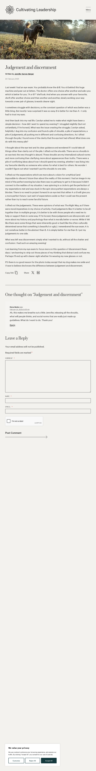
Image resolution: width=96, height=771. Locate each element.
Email (9, 407)
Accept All (48, 760)
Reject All (32, 760)
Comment (10, 358)
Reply (12, 324)
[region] (32, 755)
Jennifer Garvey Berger (24, 73)
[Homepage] (30, 9)
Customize (16, 760)
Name (8, 396)
